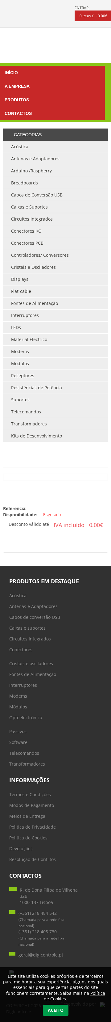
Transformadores (27, 764)
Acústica (18, 595)
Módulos (18, 707)
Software (18, 742)
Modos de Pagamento (31, 805)
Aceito (56, 1010)
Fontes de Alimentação (32, 674)
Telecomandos (24, 753)
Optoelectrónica (25, 717)
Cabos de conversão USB (34, 617)
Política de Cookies (28, 838)
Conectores (20, 649)
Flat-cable (21, 291)
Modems (18, 696)
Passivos (18, 731)
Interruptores (23, 685)
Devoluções (21, 848)
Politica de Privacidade (32, 827)
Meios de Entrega (27, 816)
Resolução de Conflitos (32, 859)
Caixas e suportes (27, 628)
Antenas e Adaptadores (33, 606)
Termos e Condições (30, 794)
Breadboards (24, 183)
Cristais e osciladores (31, 663)
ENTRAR (81, 8)
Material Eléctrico (29, 339)
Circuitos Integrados (30, 639)
